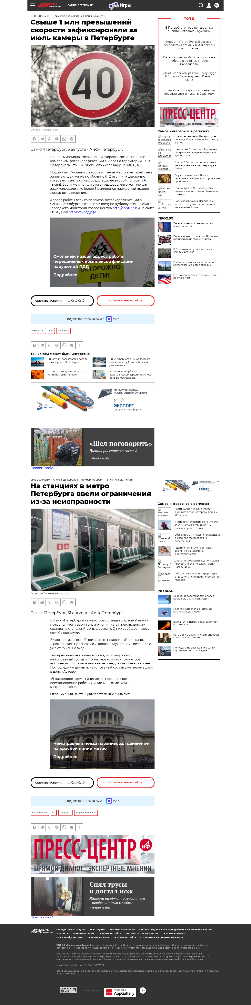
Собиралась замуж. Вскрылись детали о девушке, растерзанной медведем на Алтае (195, 204)
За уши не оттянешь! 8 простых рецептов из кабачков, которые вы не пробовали (197, 178)
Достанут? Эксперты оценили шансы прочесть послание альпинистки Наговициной (197, 563)
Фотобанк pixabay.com (45, 129)
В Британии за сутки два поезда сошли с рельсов (193, 250)
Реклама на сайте (110, 933)
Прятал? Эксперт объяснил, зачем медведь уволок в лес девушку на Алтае (195, 165)
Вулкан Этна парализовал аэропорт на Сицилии (195, 623)
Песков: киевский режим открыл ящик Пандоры (193, 225)
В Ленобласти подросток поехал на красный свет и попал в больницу (189, 92)
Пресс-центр (97, 929)
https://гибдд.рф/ (82, 212)
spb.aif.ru (65, 593)
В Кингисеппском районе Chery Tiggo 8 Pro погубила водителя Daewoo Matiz (189, 77)
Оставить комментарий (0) (125, 300)
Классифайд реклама (69, 937)
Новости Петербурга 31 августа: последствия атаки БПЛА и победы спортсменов (189, 45)
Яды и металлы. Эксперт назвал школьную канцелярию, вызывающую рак (194, 550)
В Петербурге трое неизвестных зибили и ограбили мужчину (189, 29)
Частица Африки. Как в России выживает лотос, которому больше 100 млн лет (196, 512)
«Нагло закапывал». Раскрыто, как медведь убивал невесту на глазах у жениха (196, 139)
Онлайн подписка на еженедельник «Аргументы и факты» (175, 929)
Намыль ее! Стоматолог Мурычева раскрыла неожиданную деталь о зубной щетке (196, 152)
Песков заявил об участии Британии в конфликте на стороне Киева (195, 237)
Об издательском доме (71, 929)
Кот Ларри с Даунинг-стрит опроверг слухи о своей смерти (196, 636)
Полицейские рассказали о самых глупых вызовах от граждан (194, 649)
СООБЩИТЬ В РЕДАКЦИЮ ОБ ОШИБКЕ (161, 937)
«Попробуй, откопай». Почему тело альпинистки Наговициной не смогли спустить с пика (196, 525)
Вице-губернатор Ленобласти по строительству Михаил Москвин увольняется (129, 362)
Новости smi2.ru (44, 468)
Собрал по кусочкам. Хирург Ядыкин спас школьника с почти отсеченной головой (197, 576)
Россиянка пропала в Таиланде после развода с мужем (192, 610)
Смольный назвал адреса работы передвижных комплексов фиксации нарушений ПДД (93, 261)
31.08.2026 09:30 (40, 479)
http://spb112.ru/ (125, 208)
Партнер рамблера (90, 990)
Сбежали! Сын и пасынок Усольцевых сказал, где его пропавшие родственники (197, 537)
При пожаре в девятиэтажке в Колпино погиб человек (65, 373)
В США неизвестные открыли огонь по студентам (195, 276)
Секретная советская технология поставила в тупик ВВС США (193, 597)
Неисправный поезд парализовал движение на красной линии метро (101, 746)
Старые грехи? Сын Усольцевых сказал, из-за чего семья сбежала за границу (196, 191)
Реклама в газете (83, 933)
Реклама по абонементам (142, 933)
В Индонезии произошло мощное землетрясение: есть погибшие (194, 263)
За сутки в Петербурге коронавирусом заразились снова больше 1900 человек (130, 374)
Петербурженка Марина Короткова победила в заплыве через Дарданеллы (189, 61)
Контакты (62, 933)
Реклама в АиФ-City (175, 933)
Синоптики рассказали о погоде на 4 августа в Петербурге (67, 360)
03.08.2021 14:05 (40, 16)
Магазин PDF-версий (122, 929)
